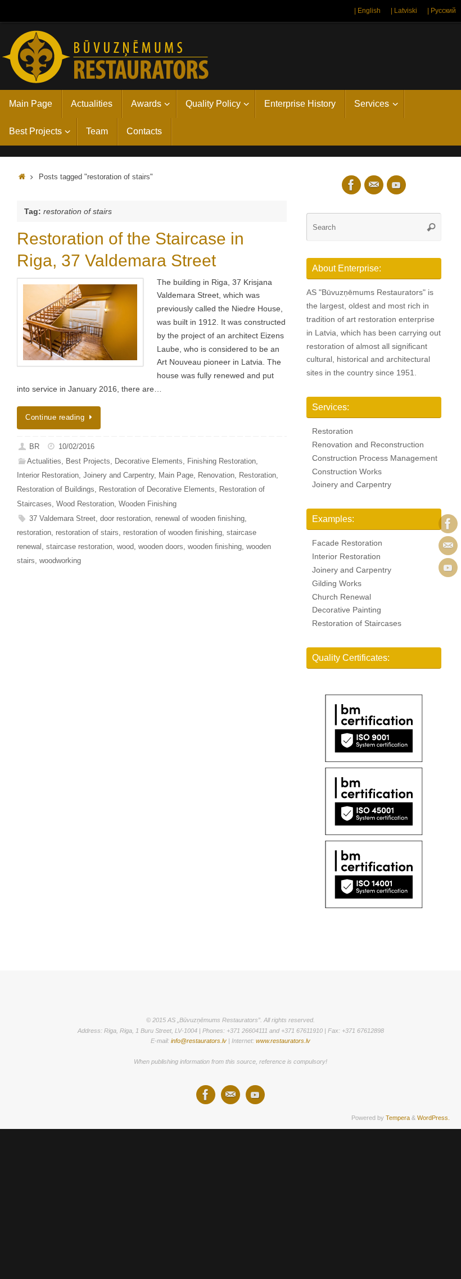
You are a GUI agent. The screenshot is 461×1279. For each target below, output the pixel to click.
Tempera (398, 1117)
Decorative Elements (149, 461)
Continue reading (54, 417)
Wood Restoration (85, 504)
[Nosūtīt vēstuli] (448, 545)
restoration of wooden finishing (172, 533)
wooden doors (160, 547)
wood (125, 547)
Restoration (257, 475)
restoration (34, 533)
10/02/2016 (76, 447)
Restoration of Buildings (55, 489)
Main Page (176, 475)
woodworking (60, 561)
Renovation (216, 475)
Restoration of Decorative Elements (157, 489)
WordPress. (433, 1117)
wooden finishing (215, 547)
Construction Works (347, 471)
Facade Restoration (347, 542)
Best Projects (88, 461)
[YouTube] (448, 567)
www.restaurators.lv (283, 1040)
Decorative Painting (346, 609)
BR (34, 447)
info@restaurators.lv (199, 1040)
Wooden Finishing (148, 504)
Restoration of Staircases (356, 623)
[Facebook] (448, 523)
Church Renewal (341, 596)
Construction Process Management (374, 457)
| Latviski (404, 11)
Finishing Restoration (221, 461)
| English (367, 11)
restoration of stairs (87, 533)
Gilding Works (336, 583)
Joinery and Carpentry (118, 475)
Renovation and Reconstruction (368, 444)
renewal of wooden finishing (200, 519)
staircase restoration (79, 547)
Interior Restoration (48, 475)
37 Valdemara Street (62, 519)
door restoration (125, 519)
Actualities (44, 461)
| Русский (441, 11)
